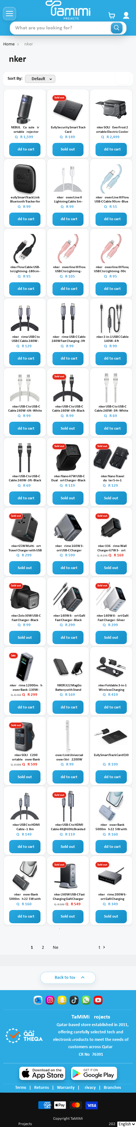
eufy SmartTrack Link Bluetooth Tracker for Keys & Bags (25, 200)
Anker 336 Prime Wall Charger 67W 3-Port (111, 548)
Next (77, 947)
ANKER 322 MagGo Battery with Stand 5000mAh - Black (68, 688)
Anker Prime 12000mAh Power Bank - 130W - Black (25, 688)
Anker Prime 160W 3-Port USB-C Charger (68, 548)
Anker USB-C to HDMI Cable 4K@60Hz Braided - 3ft (68, 827)
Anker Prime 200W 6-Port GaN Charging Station (111, 897)
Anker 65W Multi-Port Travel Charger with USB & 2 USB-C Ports (25, 548)
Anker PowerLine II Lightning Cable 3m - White (68, 200)
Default (38, 79)
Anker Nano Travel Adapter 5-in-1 (111, 479)
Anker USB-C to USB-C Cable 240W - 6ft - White (25, 409)
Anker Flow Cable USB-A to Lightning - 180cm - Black (25, 270)
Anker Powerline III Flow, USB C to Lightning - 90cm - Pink (111, 270)
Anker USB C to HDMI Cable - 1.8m (25, 827)
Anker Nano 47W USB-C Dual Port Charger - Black (68, 479)
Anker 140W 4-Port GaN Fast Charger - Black (68, 618)
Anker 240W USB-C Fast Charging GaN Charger (68, 897)
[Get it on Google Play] (94, 1073)
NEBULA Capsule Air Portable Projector (25, 130)
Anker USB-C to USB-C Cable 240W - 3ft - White (111, 409)
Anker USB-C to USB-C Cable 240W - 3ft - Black (25, 479)
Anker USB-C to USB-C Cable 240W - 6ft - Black (68, 409)
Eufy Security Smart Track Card (68, 130)
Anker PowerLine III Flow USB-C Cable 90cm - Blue (111, 200)
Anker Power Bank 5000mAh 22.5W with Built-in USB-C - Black (25, 897)
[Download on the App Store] (42, 1073)
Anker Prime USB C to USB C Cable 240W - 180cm (25, 339)
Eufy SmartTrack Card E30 (111, 755)
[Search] (117, 28)
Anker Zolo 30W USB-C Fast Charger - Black (25, 618)
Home (9, 44)
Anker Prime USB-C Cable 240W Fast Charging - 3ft (68, 339)
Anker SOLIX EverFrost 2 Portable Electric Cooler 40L (111, 130)
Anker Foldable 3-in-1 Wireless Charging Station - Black (111, 688)
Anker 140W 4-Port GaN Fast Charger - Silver (111, 618)
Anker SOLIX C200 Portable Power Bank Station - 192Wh (25, 758)
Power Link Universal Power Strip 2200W (68, 757)
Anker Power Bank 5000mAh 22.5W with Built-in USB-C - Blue (111, 827)
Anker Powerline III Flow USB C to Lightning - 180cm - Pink (68, 270)
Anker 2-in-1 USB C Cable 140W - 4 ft (111, 339)
